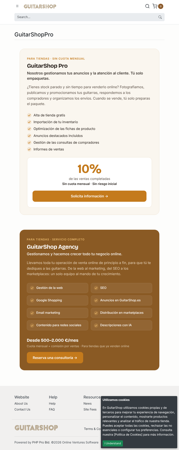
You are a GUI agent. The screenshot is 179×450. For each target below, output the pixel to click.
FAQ (52, 409)
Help (52, 403)
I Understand (113, 443)
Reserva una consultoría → (55, 357)
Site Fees (89, 409)
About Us (21, 403)
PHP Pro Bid (40, 442)
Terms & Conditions (98, 429)
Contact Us (22, 409)
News (87, 403)
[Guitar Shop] (40, 6)
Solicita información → (89, 196)
